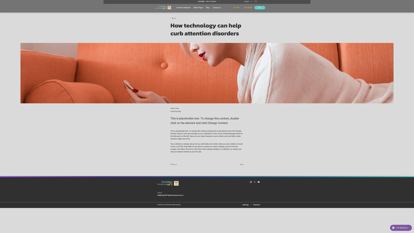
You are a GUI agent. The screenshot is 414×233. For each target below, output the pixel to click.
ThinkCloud (256, 205)
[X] (255, 182)
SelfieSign (246, 205)
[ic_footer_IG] (251, 182)
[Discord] (259, 182)
